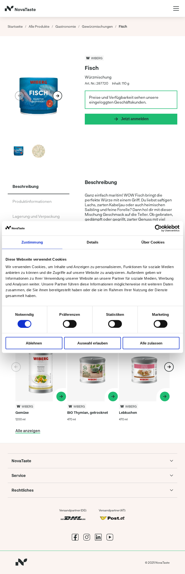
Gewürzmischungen (97, 26)
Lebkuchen (128, 412)
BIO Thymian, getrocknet (87, 412)
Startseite (15, 26)
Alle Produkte (39, 26)
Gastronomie (65, 26)
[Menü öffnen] (176, 8)
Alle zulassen (151, 343)
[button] (57, 95)
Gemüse (22, 412)
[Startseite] (20, 8)
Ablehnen (34, 343)
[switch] (70, 324)
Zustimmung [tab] (32, 242)
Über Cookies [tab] (153, 242)
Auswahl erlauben (92, 343)
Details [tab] (93, 242)
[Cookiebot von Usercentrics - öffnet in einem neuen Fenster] (158, 228)
